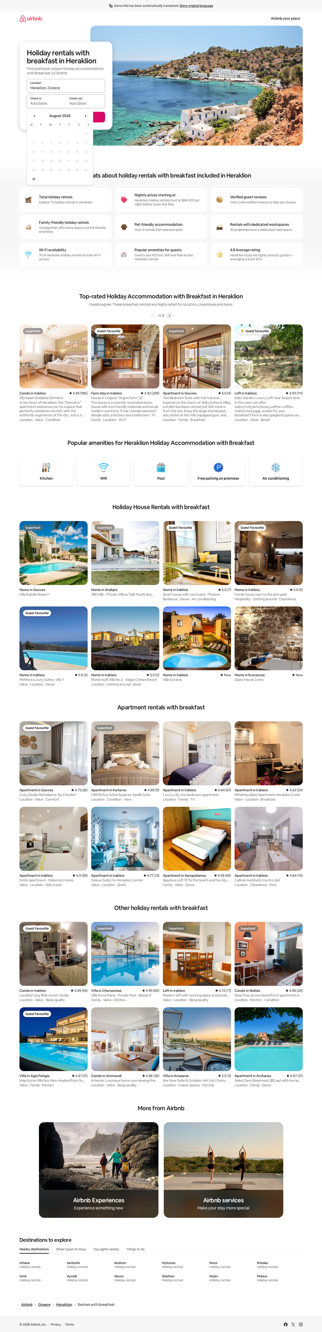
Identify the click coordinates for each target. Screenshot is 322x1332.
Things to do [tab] (135, 1249)
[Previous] (152, 315)
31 (33, 179)
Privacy (56, 1324)
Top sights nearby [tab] (106, 1249)
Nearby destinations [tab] (34, 1249)
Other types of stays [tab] (71, 1249)
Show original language (196, 6)
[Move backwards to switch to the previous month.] (34, 116)
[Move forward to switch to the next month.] (85, 116)
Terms (69, 1324)
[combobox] (66, 88)
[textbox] (46, 103)
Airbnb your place (285, 18)
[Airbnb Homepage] (30, 18)
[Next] (169, 315)
